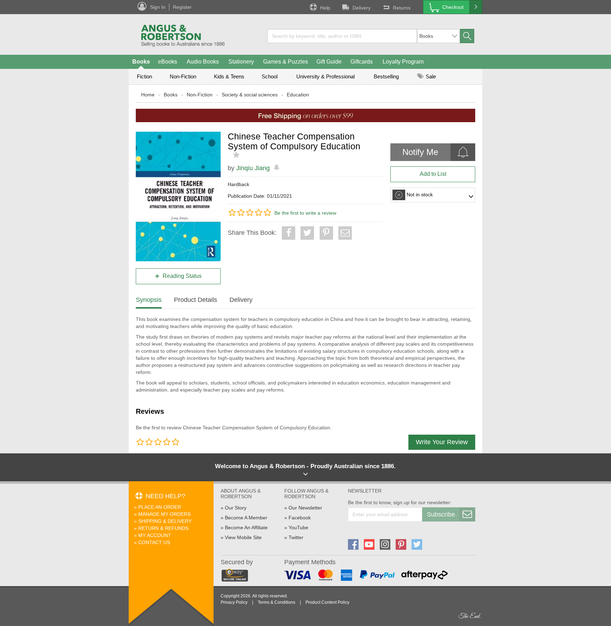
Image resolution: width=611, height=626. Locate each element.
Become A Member (246, 517)
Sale (430, 76)
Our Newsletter (305, 508)
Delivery (362, 8)
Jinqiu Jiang (253, 168)
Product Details (195, 299)
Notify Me (420, 152)
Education (298, 94)
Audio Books (203, 62)
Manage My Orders (164, 514)
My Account (154, 535)
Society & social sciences (250, 94)
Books (141, 62)
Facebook (300, 517)
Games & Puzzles (285, 62)
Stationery (241, 62)
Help (325, 8)
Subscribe (441, 514)
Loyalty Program (403, 62)
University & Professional (325, 76)
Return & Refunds (163, 528)
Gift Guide (329, 62)
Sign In (157, 7)
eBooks (167, 62)
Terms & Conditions (276, 602)
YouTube (298, 527)
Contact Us (154, 542)
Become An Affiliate (246, 527)
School (270, 76)
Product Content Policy (327, 602)
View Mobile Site (243, 537)
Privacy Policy (234, 602)
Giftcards (361, 62)
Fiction (144, 76)
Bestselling (386, 76)
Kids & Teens (229, 76)
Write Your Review (442, 442)
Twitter (296, 537)
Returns (402, 8)
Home (148, 94)
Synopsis (149, 299)
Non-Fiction (183, 76)
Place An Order (159, 507)
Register (182, 7)
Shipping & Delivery (165, 521)
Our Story (235, 508)
